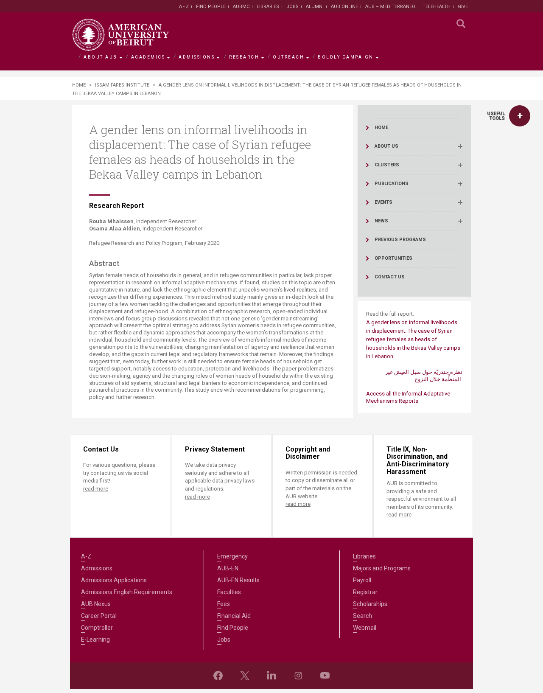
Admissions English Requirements (126, 592)
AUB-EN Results (238, 580)
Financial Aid (234, 615)
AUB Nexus (96, 603)
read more (95, 488)
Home (79, 85)
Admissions (197, 57)
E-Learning (95, 639)
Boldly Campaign (346, 57)
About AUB (101, 57)
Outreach (288, 57)
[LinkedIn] (271, 675)
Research (244, 57)
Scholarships (370, 603)
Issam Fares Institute (122, 85)
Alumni (315, 6)
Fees (223, 603)
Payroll (362, 580)
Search (362, 615)
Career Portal (99, 615)
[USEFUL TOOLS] (519, 116)
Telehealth (437, 6)
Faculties (229, 592)
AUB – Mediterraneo (390, 6)
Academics (148, 57)
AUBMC (241, 6)
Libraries (268, 6)
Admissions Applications (114, 580)
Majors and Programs (382, 568)
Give (463, 6)
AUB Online (344, 6)
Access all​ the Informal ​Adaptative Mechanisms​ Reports (408, 397)
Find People (211, 6)
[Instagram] (298, 675)
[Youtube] (324, 675)
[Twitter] (244, 675)
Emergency (232, 556)
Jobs (292, 6)
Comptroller (97, 627)
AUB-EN (227, 568)
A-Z (86, 556)
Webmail (364, 627)
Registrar (365, 592)
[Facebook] (218, 675)
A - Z (184, 6)
